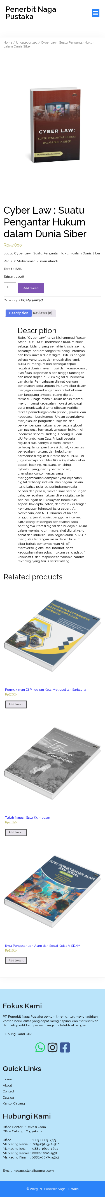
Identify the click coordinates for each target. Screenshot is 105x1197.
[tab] (19, 313)
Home (8, 42)
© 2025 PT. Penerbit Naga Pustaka (53, 1189)
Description (18, 313)
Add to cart (31, 288)
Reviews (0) (42, 313)
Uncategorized (27, 42)
